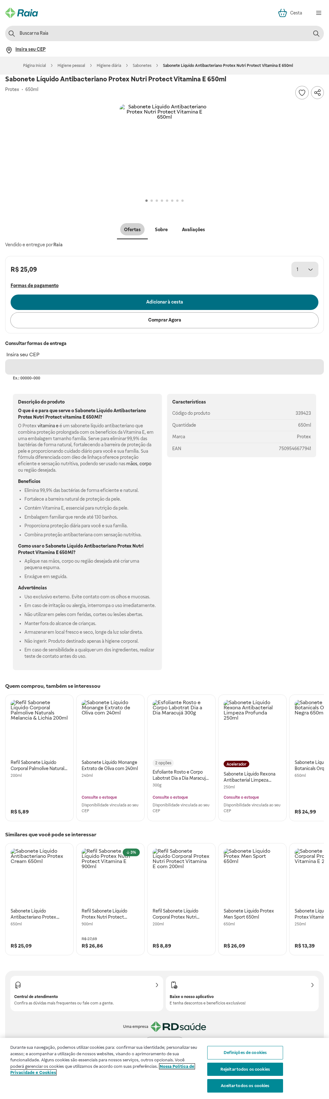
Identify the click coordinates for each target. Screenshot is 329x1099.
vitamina (72, 417)
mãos (131, 463)
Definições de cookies (245, 1052)
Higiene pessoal (71, 65)
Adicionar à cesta (164, 301)
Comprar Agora (164, 319)
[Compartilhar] (317, 92)
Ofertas (132, 229)
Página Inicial (34, 65)
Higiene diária (109, 65)
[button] (164, 149)
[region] (164, 1068)
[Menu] (318, 13)
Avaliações (193, 229)
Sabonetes (142, 65)
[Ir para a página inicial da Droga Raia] (21, 13)
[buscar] (316, 33)
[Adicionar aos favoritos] (302, 92)
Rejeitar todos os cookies (245, 1069)
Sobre (161, 229)
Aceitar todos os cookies (245, 1085)
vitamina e (48, 425)
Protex (304, 436)
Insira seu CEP (23, 354)
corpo (145, 463)
